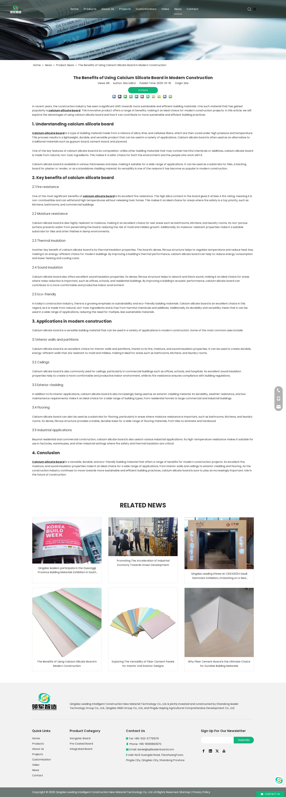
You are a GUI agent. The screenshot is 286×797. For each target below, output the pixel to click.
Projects (125, 9)
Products (90, 9)
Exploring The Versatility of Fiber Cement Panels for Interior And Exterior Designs (143, 664)
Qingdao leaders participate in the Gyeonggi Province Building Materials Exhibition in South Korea (67, 570)
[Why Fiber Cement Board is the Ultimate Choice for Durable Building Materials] (219, 622)
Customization (146, 9)
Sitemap (184, 792)
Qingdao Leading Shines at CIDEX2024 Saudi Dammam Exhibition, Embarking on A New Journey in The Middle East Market (219, 576)
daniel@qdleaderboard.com (156, 749)
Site (186, 83)
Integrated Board (81, 749)
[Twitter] (217, 751)
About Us (107, 9)
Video (165, 9)
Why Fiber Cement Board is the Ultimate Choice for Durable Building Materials (219, 664)
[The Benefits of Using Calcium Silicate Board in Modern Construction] (66, 622)
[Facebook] (203, 751)
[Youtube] (224, 751)
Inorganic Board (80, 738)
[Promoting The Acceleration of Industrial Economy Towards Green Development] (143, 536)
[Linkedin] (210, 751)
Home (74, 9)
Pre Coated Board (81, 744)
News (178, 9)
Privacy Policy (201, 792)
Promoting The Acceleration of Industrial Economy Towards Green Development (143, 563)
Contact (193, 9)
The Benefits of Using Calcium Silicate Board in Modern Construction (67, 664)
